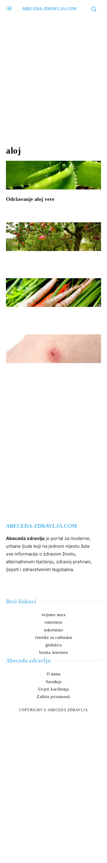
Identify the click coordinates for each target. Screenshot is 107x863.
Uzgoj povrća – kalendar (42, 316)
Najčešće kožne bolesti (39, 373)
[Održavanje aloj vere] (53, 175)
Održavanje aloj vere (30, 199)
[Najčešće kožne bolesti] (53, 348)
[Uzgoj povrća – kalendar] (53, 292)
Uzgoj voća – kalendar (39, 261)
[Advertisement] (53, 77)
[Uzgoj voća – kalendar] (53, 236)
